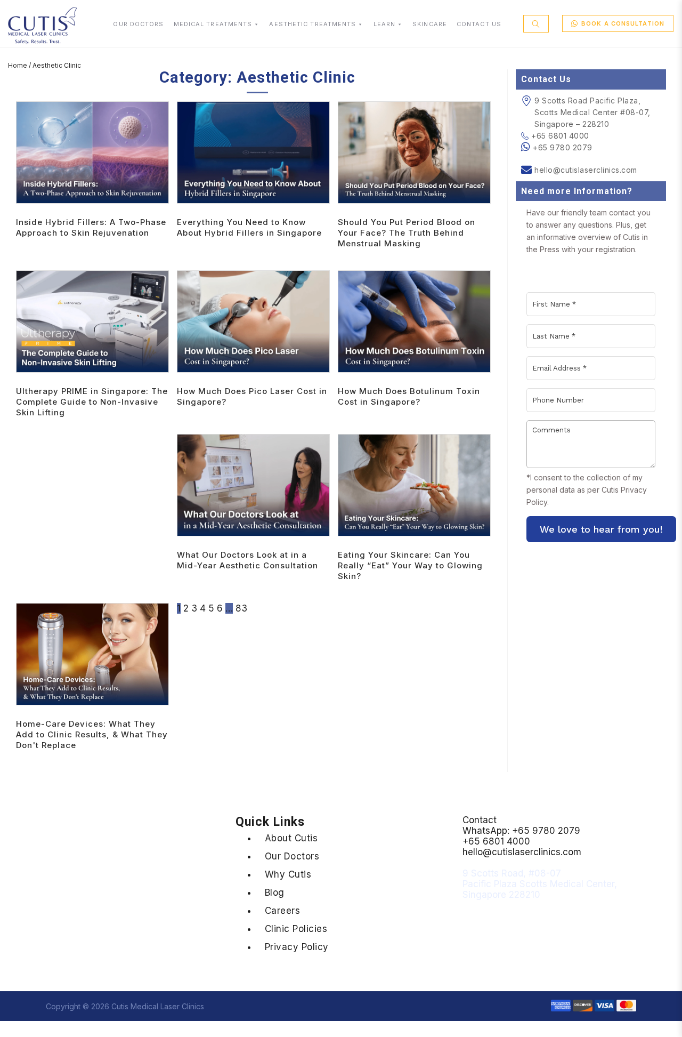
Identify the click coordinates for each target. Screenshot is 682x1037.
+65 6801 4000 (560, 135)
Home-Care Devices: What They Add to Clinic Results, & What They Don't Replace (92, 734)
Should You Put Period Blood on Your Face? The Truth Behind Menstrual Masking (406, 232)
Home (17, 65)
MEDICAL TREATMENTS (213, 24)
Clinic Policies (296, 928)
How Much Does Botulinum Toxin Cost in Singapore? (409, 396)
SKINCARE (429, 24)
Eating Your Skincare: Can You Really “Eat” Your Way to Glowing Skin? (410, 565)
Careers (283, 910)
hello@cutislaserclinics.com (585, 169)
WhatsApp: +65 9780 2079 (521, 830)
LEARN (385, 24)
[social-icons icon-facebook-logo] (14, 952)
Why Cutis (288, 874)
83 (241, 608)
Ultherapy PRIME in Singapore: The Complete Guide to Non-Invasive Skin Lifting (92, 401)
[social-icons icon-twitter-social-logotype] (33, 952)
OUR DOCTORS (138, 24)
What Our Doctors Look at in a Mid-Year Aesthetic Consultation (247, 560)
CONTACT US (479, 24)
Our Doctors (292, 856)
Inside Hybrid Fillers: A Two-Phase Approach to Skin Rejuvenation (91, 227)
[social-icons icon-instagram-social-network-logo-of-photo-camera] (68, 952)
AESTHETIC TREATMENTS (312, 24)
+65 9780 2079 (562, 147)
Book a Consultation (622, 23)
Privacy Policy (297, 947)
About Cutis (291, 838)
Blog (275, 892)
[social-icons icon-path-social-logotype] (86, 952)
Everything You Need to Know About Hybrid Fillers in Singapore (249, 227)
